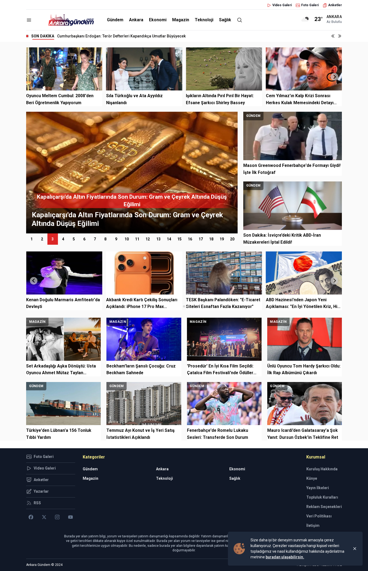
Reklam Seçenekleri (324, 507)
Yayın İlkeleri (317, 488)
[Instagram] (57, 517)
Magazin (180, 19)
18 (211, 239)
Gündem (115, 19)
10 (126, 239)
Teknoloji (204, 19)
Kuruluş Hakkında (322, 469)
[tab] (180, 306)
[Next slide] (334, 76)
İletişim (313, 525)
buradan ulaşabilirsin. (285, 557)
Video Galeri (282, 5)
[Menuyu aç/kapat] (29, 20)
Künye (311, 478)
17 (201, 239)
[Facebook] (31, 517)
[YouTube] (70, 517)
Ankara (136, 19)
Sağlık (225, 19)
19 (222, 239)
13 (158, 239)
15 (179, 239)
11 (137, 239)
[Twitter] (44, 517)
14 (169, 239)
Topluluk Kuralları (322, 497)
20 (232, 239)
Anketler (335, 5)
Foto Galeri (310, 5)
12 (147, 239)
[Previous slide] (33, 76)
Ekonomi (157, 19)
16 (190, 239)
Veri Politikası (319, 516)
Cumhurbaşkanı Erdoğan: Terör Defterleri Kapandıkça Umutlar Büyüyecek (121, 36)
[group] (214, 172)
